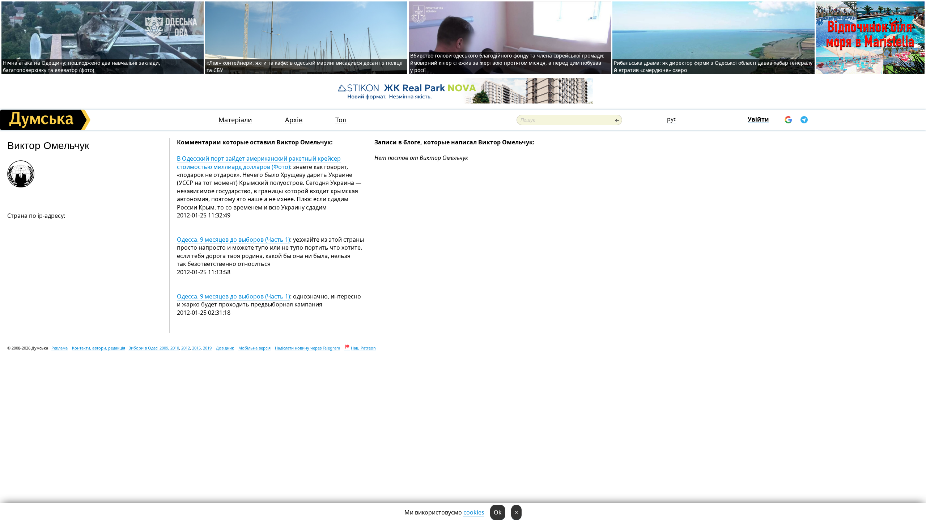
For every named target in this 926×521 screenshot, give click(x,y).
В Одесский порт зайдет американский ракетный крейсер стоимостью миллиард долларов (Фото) (259, 162)
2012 (185, 348)
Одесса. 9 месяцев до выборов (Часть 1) (233, 239)
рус (671, 119)
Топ (341, 120)
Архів (293, 120)
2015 (196, 348)
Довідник (225, 348)
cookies (473, 512)
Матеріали (235, 120)
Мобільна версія (254, 348)
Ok (498, 512)
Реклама (59, 348)
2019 (207, 348)
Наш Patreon (363, 348)
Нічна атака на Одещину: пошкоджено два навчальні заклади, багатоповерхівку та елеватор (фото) (81, 66)
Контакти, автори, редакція (98, 348)
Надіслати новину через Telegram (307, 348)
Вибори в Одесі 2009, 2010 (153, 348)
